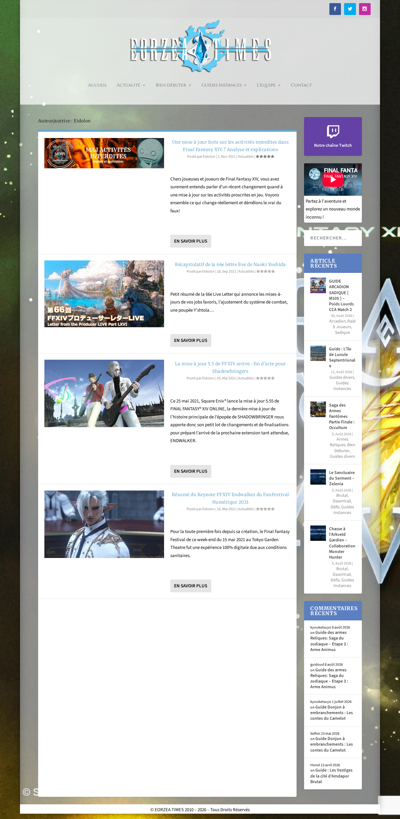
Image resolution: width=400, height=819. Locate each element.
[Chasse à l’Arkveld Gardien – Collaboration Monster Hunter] (318, 533)
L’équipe (266, 85)
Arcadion (337, 321)
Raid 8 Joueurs (344, 324)
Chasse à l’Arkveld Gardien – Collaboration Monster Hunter (342, 543)
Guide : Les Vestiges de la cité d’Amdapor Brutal (331, 776)
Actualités (245, 156)
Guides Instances (222, 85)
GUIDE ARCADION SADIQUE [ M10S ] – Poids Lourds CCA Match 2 (341, 295)
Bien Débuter (344, 448)
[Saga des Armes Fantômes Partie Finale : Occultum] (318, 409)
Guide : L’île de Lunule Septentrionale (342, 357)
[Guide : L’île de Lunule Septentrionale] (318, 353)
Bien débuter (171, 85)
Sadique (342, 332)
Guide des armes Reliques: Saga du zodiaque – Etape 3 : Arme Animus (329, 641)
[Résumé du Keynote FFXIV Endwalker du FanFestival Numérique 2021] (104, 524)
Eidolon (209, 156)
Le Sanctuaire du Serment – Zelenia (342, 478)
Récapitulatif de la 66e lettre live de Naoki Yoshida (230, 264)
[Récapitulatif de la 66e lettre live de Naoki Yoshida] (104, 293)
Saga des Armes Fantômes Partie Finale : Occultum (342, 416)
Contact (301, 85)
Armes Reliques (339, 442)
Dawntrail (342, 501)
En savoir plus (190, 241)
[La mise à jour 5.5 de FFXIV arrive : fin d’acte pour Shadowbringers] (104, 393)
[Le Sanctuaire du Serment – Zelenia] (318, 477)
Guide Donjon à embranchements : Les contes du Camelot (331, 713)
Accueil (97, 85)
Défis (335, 507)
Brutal (342, 495)
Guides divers (341, 377)
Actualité (128, 85)
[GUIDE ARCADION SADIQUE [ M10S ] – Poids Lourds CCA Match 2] (318, 285)
